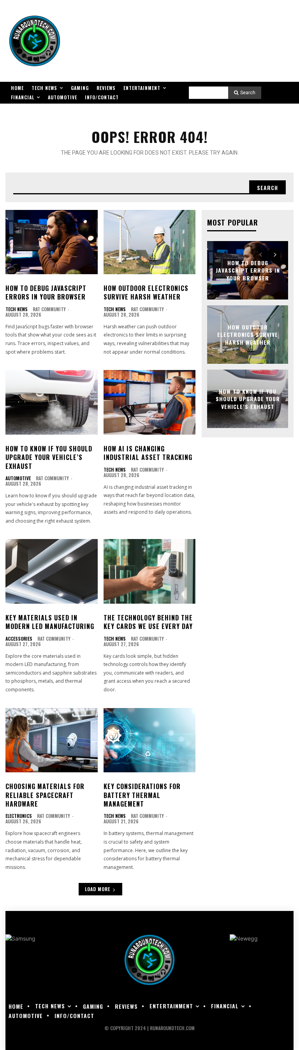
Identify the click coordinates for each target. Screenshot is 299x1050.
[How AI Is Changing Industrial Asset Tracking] (150, 402)
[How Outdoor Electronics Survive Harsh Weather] (150, 242)
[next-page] (274, 255)
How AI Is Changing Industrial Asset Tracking (148, 453)
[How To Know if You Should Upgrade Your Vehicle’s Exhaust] (51, 402)
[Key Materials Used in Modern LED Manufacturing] (51, 571)
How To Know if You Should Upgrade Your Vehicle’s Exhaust (48, 457)
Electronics (18, 816)
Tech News (16, 309)
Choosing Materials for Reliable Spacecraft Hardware (44, 795)
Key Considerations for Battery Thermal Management (142, 795)
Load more (97, 889)
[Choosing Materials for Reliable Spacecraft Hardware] (51, 740)
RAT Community (49, 309)
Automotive (18, 478)
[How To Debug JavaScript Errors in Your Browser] (51, 242)
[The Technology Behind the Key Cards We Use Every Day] (150, 571)
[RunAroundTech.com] (34, 41)
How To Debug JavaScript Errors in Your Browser (45, 292)
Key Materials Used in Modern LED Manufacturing (49, 622)
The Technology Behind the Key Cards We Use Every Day (148, 622)
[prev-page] (260, 255)
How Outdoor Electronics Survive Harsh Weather (146, 292)
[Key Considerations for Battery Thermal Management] (150, 740)
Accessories (18, 638)
